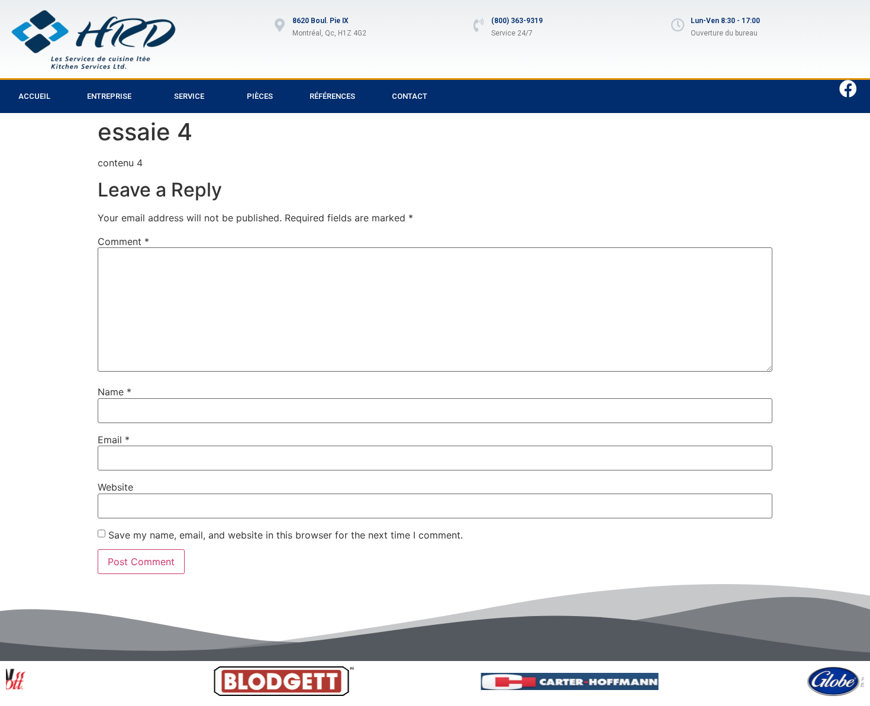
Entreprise (109, 96)
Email (114, 439)
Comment (123, 241)
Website (115, 487)
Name (114, 391)
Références (332, 96)
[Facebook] (848, 89)
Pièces (260, 96)
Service (189, 96)
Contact (409, 96)
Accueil (34, 96)
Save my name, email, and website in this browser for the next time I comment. (285, 535)
